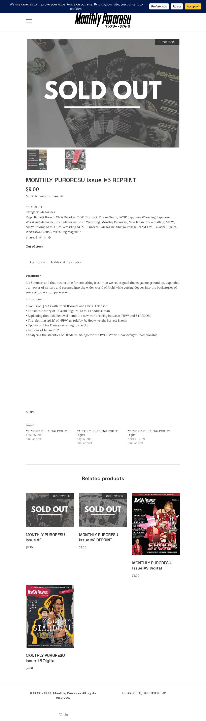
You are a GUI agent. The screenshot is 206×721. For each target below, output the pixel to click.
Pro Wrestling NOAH (71, 227)
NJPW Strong (35, 227)
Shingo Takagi (126, 227)
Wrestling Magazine (67, 232)
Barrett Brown (44, 217)
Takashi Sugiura (165, 227)
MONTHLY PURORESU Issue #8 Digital (45, 658)
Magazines (47, 212)
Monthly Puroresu (114, 222)
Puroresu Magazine (101, 227)
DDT (80, 217)
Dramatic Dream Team (101, 217)
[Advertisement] (103, 374)
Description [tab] (37, 262)
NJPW (170, 222)
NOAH (50, 227)
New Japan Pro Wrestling (146, 222)
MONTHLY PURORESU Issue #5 (47, 431)
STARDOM (145, 227)
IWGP (123, 217)
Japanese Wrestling (142, 217)
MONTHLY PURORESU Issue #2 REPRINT (98, 537)
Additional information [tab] (66, 262)
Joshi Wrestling (89, 222)
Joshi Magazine (66, 222)
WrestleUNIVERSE (39, 232)
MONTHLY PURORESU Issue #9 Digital (151, 565)
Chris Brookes (66, 217)
